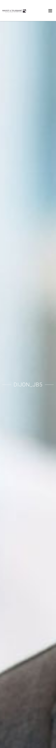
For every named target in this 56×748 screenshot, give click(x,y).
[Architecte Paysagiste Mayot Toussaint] (14, 10)
